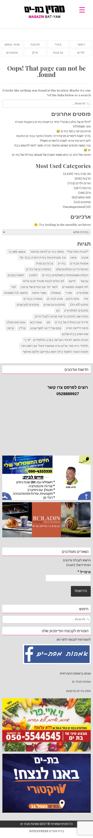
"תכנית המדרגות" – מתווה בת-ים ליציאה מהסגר (59, 251)
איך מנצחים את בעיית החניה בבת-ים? (42, 257)
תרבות (35, 44)
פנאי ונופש (12, 44)
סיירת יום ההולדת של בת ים (71, 322)
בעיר (58, 44)
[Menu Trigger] (82, 9)
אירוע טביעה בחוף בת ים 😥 (73, 131)
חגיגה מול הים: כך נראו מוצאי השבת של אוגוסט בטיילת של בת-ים (51, 154)
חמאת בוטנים (16, 275)
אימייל (84, 572)
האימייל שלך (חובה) (78, 565)
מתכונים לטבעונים (28, 304)
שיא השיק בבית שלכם (75, 334)
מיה (86, 298)
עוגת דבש (36, 322)
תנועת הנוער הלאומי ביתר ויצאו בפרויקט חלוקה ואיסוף (55, 351)
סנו (48, 322)
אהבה (84, 257)
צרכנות (58, 52)
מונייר (68, 293)
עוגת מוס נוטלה (16, 322)
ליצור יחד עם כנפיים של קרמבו (39, 287)
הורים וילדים (83, 183)
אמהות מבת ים (79, 263)
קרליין (22, 328)
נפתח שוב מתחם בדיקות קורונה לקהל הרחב (61, 316)
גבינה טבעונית (44, 263)
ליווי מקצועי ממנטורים (75, 287)
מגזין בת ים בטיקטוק (78, 691)
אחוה (73, 257)
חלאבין (33, 275)
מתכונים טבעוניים (54, 304)
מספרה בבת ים (32, 298)
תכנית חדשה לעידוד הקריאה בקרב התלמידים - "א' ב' (56, 340)
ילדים (81, 52)
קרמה (10, 328)
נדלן (35, 52)
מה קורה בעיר (82, 173)
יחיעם (72, 281)
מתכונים (12, 52)
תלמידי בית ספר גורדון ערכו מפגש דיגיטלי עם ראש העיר (54, 346)
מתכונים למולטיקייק (76, 310)
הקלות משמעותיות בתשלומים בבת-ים (65, 275)
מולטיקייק (82, 293)
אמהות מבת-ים (81, 681)
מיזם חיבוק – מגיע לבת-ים (63, 298)
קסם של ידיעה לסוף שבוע (45, 328)
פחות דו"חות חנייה (77, 328)
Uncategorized (74, 207)
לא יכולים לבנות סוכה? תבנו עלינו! (43, 281)
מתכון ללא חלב (79, 304)
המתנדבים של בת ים (38, 269)
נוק (58, 310)
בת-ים (61, 263)
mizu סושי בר (17, 251)
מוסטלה (56, 293)
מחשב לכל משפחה (16, 293)
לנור (13, 287)
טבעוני (84, 281)
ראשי (81, 44)
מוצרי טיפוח (39, 293)
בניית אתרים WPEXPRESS (46, 831)
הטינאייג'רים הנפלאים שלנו (72, 269)
